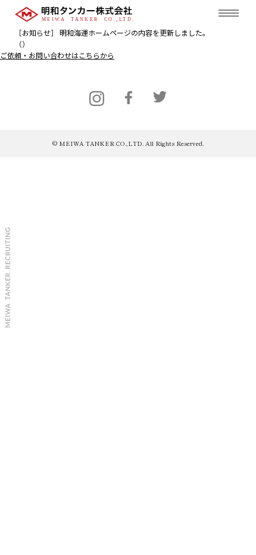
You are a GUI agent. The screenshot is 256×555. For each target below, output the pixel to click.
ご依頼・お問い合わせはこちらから (57, 55)
